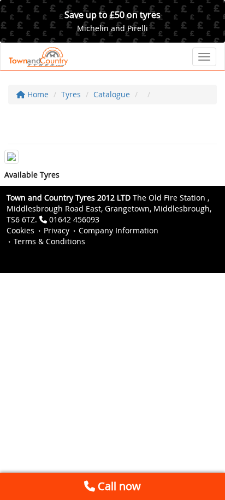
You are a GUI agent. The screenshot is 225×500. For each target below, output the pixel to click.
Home (37, 94)
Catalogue (111, 94)
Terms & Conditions (49, 241)
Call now (118, 486)
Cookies (20, 230)
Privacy (56, 230)
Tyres (71, 94)
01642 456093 (74, 219)
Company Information (118, 230)
